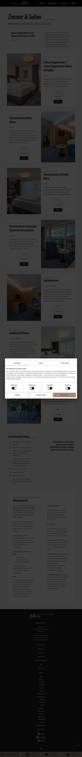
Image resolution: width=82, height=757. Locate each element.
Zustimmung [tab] (17, 363)
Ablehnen (17, 395)
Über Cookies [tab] (65, 363)
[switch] (32, 388)
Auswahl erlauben (41, 395)
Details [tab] (41, 363)
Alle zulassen (64, 395)
